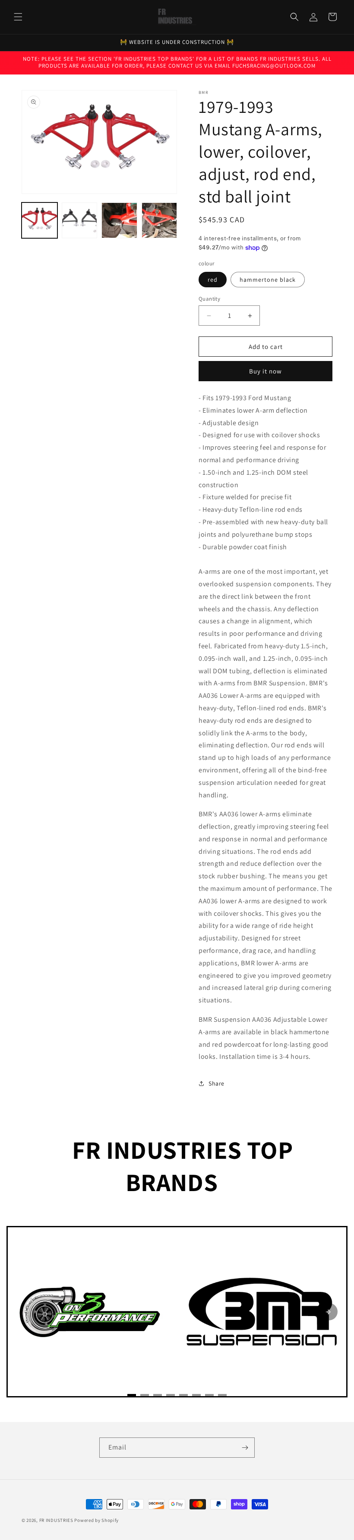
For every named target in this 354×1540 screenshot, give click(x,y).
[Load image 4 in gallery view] (159, 220)
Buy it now (265, 371)
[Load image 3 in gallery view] (119, 220)
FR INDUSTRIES (56, 1520)
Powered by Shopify (96, 1520)
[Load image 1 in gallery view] (39, 220)
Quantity (209, 298)
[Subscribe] (244, 1447)
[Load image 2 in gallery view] (80, 220)
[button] (18, 16)
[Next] (329, 1311)
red (213, 279)
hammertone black (268, 279)
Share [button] (216, 1083)
